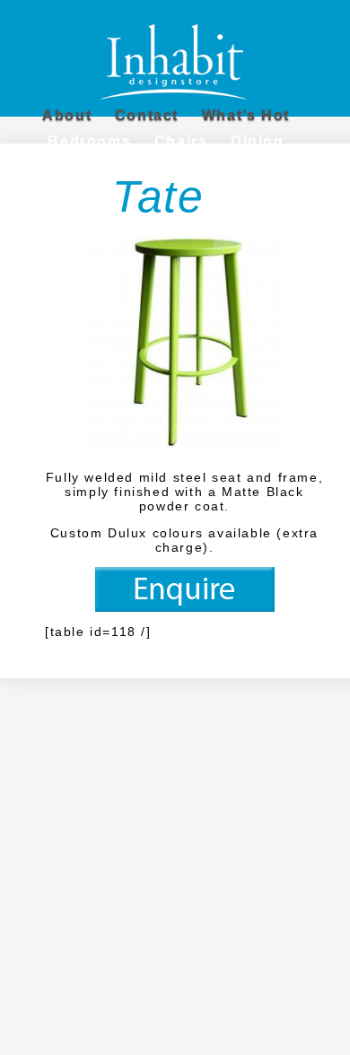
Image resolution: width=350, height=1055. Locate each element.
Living (110, 169)
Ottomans (198, 169)
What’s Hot (246, 115)
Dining (257, 141)
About (67, 115)
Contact (147, 115)
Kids (43, 169)
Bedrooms (89, 141)
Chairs (181, 141)
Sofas (283, 169)
